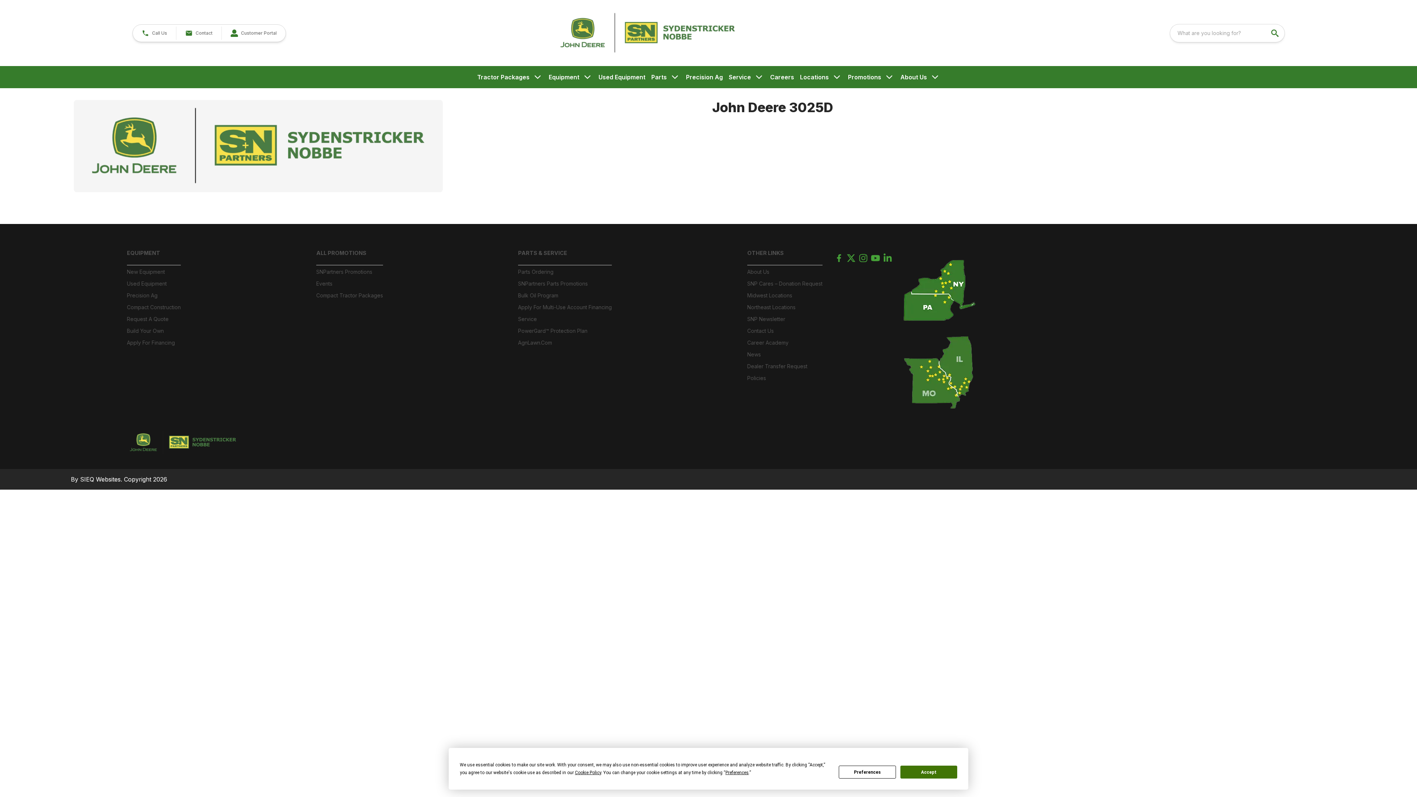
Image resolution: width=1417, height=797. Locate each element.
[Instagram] (863, 258)
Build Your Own (145, 331)
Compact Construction (154, 307)
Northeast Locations (771, 307)
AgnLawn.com (535, 342)
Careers (782, 77)
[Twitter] (851, 258)
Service (740, 77)
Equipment (564, 77)
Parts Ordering (536, 272)
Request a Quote (148, 319)
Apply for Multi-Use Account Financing (565, 307)
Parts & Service (542, 253)
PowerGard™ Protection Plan (552, 331)
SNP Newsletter (766, 319)
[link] (253, 33)
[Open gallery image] (258, 146)
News (754, 354)
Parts (659, 77)
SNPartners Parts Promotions (553, 283)
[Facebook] (839, 258)
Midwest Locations (769, 295)
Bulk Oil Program (538, 295)
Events (324, 283)
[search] (1276, 33)
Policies (756, 378)
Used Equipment (622, 77)
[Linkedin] (887, 258)
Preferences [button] (737, 772)
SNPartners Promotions (344, 272)
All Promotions (341, 253)
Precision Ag (704, 77)
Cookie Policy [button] (588, 772)
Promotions (864, 77)
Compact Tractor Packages (349, 295)
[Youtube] (875, 258)
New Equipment (146, 272)
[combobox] (1227, 33)
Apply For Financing (151, 342)
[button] (154, 33)
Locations (814, 77)
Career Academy (768, 342)
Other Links (765, 253)
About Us (913, 77)
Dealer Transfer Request (777, 366)
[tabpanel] (389, 147)
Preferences (867, 772)
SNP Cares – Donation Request (785, 283)
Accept (929, 772)
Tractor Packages (503, 77)
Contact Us (760, 331)
